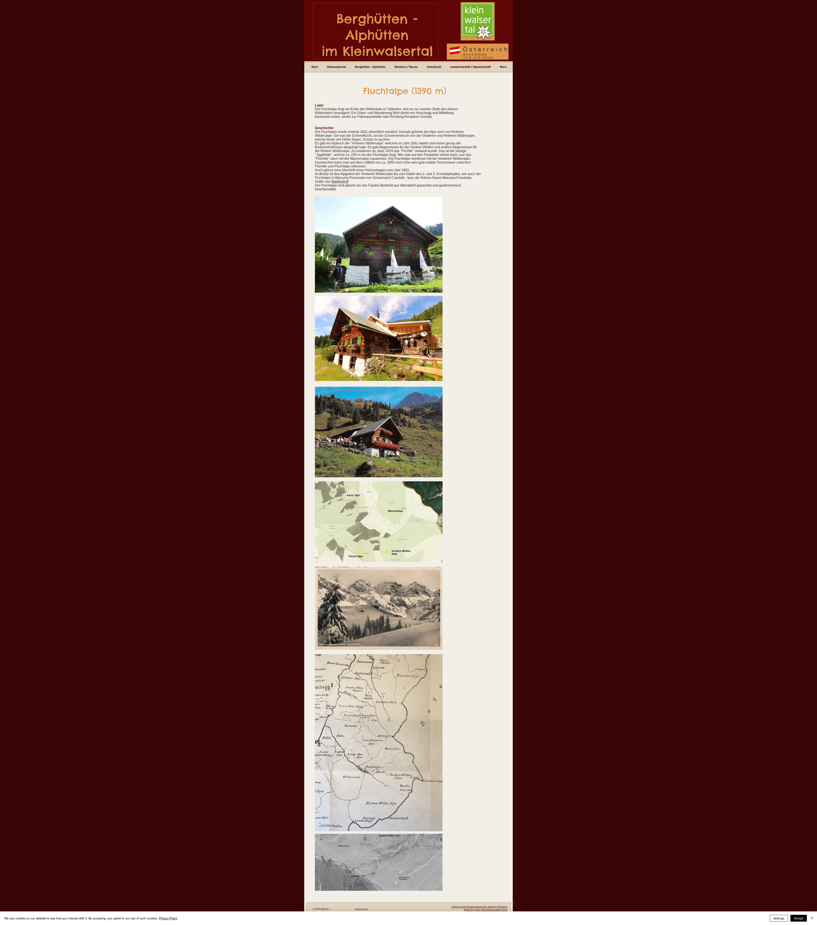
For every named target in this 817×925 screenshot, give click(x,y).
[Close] (811, 918)
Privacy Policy (168, 918)
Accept (798, 918)
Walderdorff (340, 181)
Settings (778, 918)
